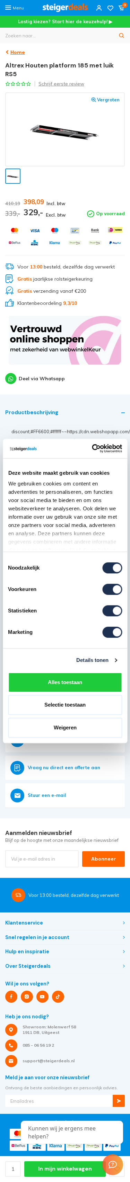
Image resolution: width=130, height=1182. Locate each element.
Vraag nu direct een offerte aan (64, 767)
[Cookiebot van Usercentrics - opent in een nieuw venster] (92, 448)
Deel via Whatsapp (42, 378)
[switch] (112, 589)
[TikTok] (58, 997)
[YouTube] (42, 997)
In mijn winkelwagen (65, 1168)
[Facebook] (11, 997)
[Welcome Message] (112, 1164)
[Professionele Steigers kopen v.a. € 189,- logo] (65, 7)
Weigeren (65, 727)
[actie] (65, 343)
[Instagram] (27, 997)
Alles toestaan (65, 682)
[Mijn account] (99, 7)
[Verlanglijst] (110, 7)
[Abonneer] (119, 1101)
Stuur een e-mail (47, 795)
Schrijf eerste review (61, 84)
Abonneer (103, 859)
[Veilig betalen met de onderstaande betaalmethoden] (14, 230)
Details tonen (92, 660)
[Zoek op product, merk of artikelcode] (122, 35)
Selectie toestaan (65, 705)
